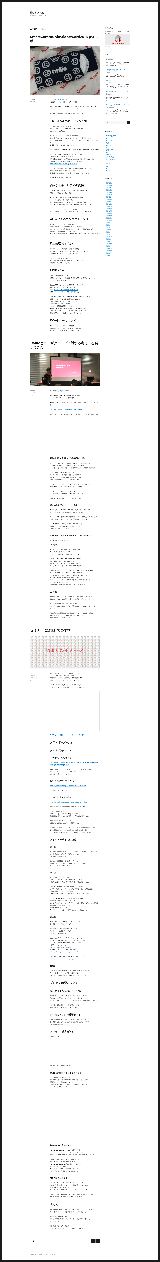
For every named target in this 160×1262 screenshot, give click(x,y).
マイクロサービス (110, 165)
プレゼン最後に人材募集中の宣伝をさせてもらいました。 (67, 1183)
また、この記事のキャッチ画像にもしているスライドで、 (67, 1169)
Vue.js (108, 152)
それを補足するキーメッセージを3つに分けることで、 (66, 772)
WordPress (109, 156)
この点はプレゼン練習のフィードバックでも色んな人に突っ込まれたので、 (72, 1194)
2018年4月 (109, 243)
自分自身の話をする (59, 1178)
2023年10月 (109, 187)
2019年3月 (109, 231)
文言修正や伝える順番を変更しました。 (62, 933)
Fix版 (52, 966)
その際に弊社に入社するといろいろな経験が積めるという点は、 (69, 1185)
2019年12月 (109, 217)
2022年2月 (109, 191)
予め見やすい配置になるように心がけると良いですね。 (66, 949)
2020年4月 (109, 212)
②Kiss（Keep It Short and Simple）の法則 (64, 814)
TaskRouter (109, 149)
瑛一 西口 (81, 735)
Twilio (31, 104)
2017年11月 (109, 250)
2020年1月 (109, 215)
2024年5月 (109, 184)
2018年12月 (109, 236)
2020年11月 (109, 199)
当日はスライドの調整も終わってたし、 (62, 1216)
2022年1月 (109, 192)
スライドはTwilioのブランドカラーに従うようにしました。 (68, 956)
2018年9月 (109, 238)
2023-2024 (109, 80)
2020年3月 (109, 213)
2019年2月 (109, 233)
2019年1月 (108, 234)
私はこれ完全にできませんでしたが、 (61, 821)
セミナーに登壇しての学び (50, 630)
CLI (107, 138)
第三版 (53, 917)
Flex (107, 142)
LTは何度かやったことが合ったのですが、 (63, 675)
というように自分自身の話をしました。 (79, 1190)
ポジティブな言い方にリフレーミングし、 (62, 889)
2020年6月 (109, 208)
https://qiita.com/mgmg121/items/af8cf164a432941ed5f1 (68, 786)
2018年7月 (109, 240)
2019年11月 (109, 219)
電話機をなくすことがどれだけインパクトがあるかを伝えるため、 (70, 1080)
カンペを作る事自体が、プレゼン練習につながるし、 (66, 1005)
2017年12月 (109, 248)
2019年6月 (109, 226)
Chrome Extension (111, 137)
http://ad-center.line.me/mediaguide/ (66, 289)
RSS (108, 54)
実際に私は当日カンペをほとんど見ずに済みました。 (66, 1007)
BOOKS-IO (108, 46)
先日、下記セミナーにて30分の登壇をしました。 (65, 673)
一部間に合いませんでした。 (58, 945)
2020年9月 (109, 203)
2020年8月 (109, 205)
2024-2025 (109, 58)
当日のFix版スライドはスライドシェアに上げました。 (66, 685)
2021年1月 (109, 196)
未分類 (108, 170)
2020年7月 (109, 206)
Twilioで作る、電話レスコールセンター (62, 735)
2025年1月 (109, 182)
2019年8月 (109, 224)
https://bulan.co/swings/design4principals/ (64, 952)
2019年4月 (109, 229)
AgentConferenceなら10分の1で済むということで (65, 1164)
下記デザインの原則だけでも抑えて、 (61, 947)
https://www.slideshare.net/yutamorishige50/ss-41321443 (69, 802)
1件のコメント (33, 680)
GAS (107, 144)
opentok (108, 145)
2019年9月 (109, 222)
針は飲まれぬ (37, 12)
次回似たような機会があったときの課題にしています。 (66, 823)
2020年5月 (109, 210)
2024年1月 (109, 185)
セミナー (36, 104)
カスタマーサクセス (111, 159)
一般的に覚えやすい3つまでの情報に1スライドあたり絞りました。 (70, 882)
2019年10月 (109, 220)
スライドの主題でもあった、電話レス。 (62, 1077)
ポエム (108, 163)
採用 (107, 168)
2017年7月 (108, 255)
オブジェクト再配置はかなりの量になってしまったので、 (67, 942)
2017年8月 (109, 254)
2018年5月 (109, 241)
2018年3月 (109, 245)
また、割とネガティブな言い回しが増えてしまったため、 (67, 886)
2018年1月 (109, 247)
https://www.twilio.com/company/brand (63, 959)
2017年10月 (109, 252)
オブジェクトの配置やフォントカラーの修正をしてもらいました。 (70, 940)
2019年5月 (109, 227)
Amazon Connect (111, 135)
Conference (109, 140)
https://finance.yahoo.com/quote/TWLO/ (63, 164)
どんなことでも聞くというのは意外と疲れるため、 (65, 861)
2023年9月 (109, 189)
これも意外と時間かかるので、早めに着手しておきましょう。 (68, 975)
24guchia (32, 99)
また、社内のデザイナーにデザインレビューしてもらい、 (67, 938)
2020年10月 (109, 201)
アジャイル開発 (110, 158)
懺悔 (107, 166)
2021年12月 (109, 194)
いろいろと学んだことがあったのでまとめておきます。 (66, 680)
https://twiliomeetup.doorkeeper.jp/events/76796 (66, 409)
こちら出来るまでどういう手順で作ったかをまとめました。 (68, 687)
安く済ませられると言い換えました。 (61, 1166)
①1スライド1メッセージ (57, 811)
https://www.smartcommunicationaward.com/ (65, 109)
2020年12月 (109, 198)
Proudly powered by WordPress (46, 1254)
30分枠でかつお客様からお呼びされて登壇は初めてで (66, 678)
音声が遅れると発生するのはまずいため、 (62, 905)
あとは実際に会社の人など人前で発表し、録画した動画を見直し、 (70, 830)
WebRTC (108, 154)
